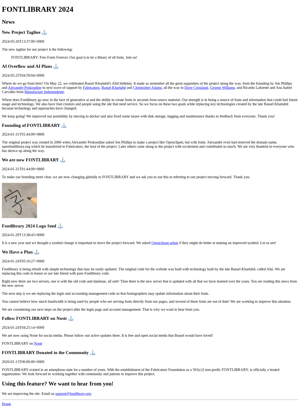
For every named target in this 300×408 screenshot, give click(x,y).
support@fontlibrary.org (73, 394)
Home (6, 404)
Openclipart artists (164, 243)
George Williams (222, 88)
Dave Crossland (196, 88)
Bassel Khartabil (113, 88)
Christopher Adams (147, 88)
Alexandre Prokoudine (24, 88)
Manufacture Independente (44, 92)
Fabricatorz (91, 88)
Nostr (38, 343)
